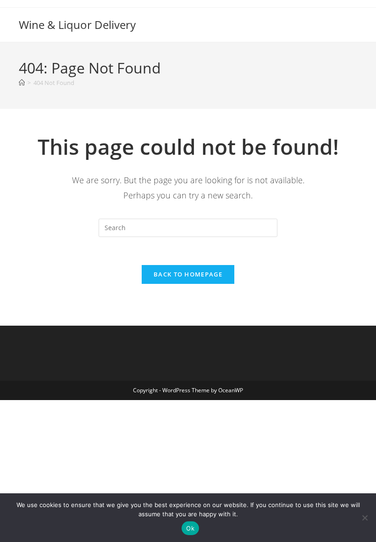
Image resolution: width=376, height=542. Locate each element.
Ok (190, 528)
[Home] (22, 83)
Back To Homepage (188, 274)
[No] (364, 517)
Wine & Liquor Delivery (77, 24)
